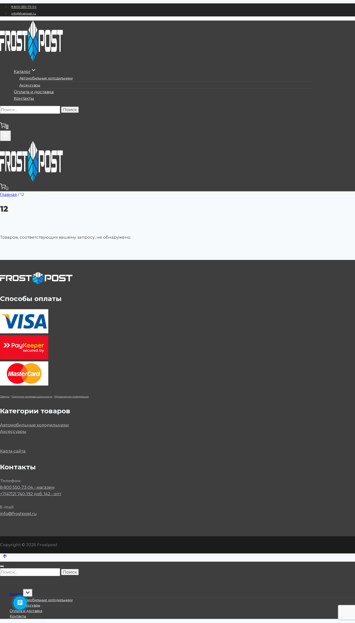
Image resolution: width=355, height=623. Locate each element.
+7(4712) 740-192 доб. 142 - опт (30, 493)
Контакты (24, 98)
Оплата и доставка (34, 91)
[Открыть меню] (5, 135)
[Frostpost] (31, 59)
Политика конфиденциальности (32, 396)
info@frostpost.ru (23, 13)
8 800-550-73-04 (23, 7)
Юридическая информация (71, 396)
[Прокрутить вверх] (5, 557)
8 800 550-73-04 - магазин (27, 487)
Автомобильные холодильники (46, 78)
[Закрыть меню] (2, 566)
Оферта (4, 396)
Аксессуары (29, 85)
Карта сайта (13, 451)
